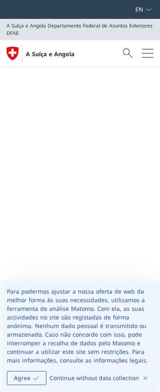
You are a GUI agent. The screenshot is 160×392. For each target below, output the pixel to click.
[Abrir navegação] (147, 53)
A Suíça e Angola (50, 54)
